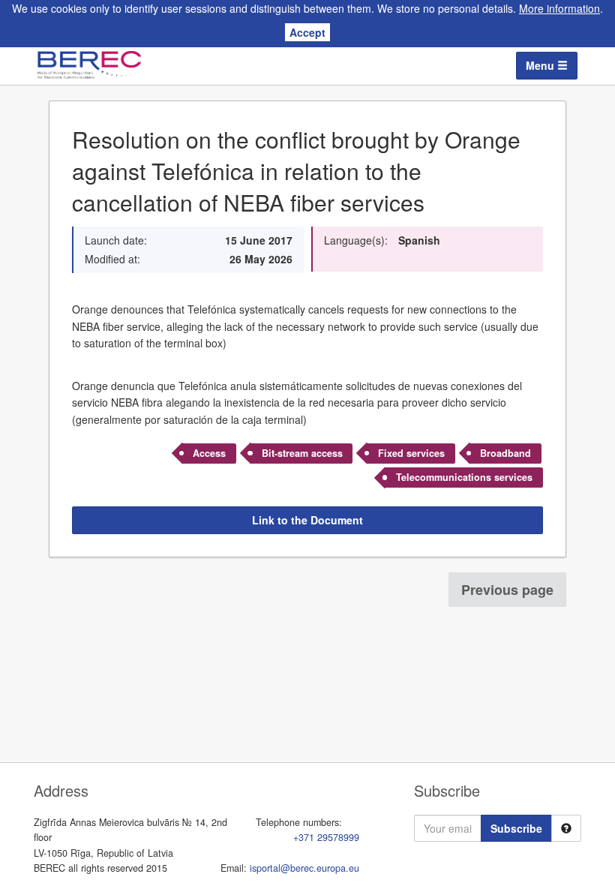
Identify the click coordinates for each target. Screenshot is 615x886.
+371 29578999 (326, 837)
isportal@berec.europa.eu (304, 868)
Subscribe (516, 828)
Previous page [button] (507, 589)
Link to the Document (307, 519)
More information (559, 8)
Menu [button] (541, 65)
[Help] (566, 828)
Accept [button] (308, 32)
